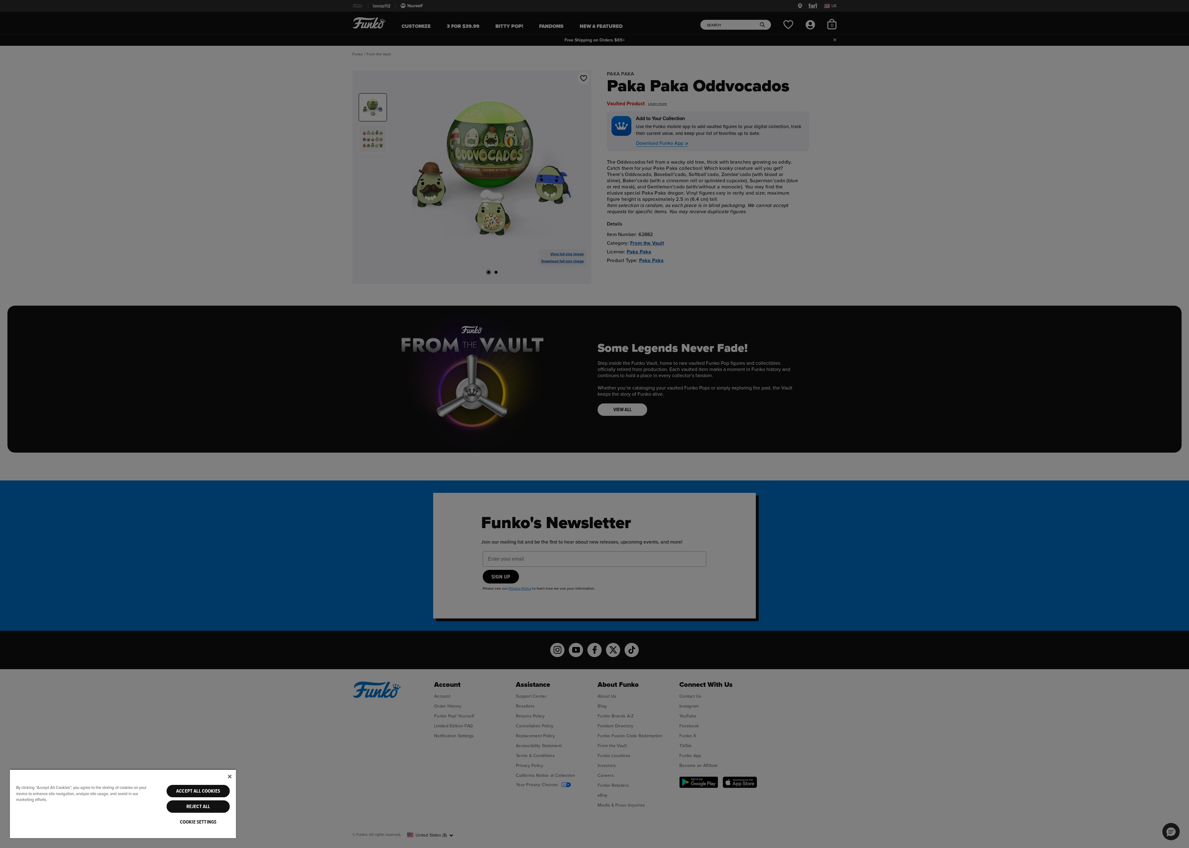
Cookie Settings (198, 822)
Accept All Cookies (198, 791)
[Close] (230, 776)
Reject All (198, 806)
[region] (123, 803)
